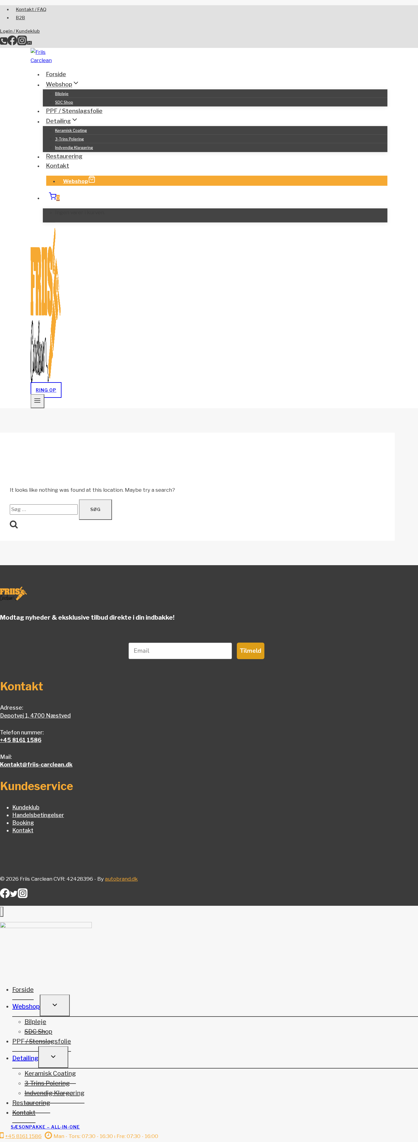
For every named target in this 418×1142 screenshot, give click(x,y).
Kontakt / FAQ (31, 9)
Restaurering (64, 156)
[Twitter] (14, 896)
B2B (20, 18)
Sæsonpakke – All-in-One (45, 1126)
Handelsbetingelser (38, 815)
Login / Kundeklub (20, 31)
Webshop (75, 181)
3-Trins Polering (69, 139)
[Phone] (3, 43)
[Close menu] (1, 912)
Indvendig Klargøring (74, 147)
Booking (23, 822)
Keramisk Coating (71, 130)
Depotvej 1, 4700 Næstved (35, 715)
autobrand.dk (121, 879)
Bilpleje (62, 93)
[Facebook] (12, 43)
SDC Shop (64, 102)
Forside (56, 74)
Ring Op (46, 390)
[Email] (29, 43)
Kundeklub (25, 807)
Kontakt (57, 165)
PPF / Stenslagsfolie (74, 110)
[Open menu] (37, 401)
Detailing (25, 1058)
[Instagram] (22, 43)
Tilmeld (250, 651)
